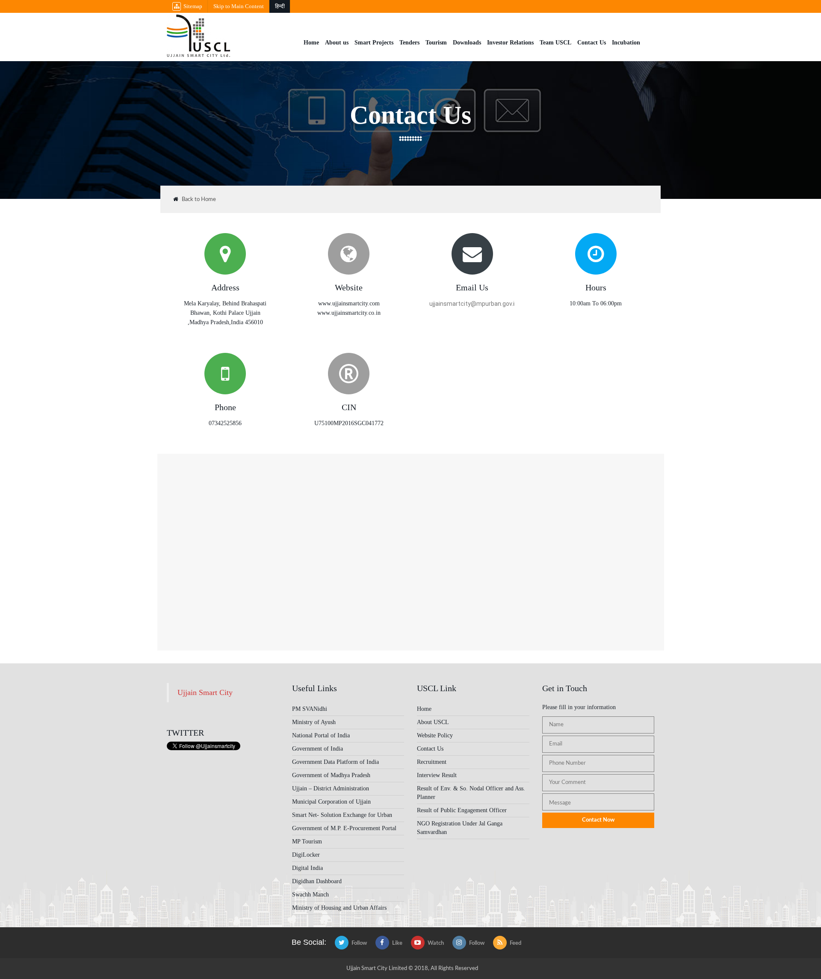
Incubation (626, 42)
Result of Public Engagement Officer (462, 810)
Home (311, 42)
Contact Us (591, 42)
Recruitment (431, 762)
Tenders (409, 42)
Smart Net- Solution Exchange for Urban (342, 815)
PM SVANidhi (309, 709)
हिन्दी (280, 6)
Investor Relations (510, 42)
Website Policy (435, 735)
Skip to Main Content (238, 6)
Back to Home (199, 199)
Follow (359, 943)
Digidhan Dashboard (317, 881)
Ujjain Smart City (205, 692)
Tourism (436, 42)
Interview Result (437, 775)
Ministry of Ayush (314, 722)
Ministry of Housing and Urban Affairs (339, 908)
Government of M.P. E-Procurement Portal (344, 828)
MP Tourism (307, 841)
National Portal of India (321, 735)
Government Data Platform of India (335, 762)
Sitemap (192, 6)
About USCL (433, 722)
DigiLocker (306, 855)
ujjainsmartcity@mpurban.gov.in (472, 303)
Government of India (317, 748)
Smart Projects (373, 42)
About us (336, 42)
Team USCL (555, 42)
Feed (515, 943)
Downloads (467, 42)
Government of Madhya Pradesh (331, 775)
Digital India (307, 868)
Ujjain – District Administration (330, 788)
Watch (436, 943)
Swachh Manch (310, 894)
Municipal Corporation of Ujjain (331, 802)
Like (397, 943)
